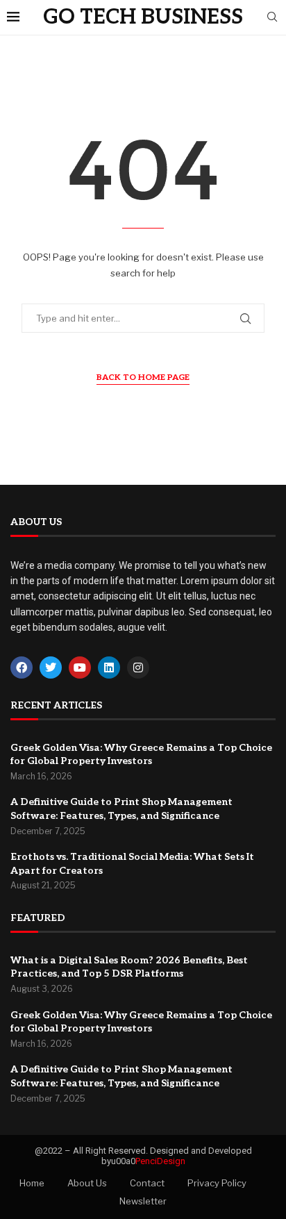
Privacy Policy (216, 1182)
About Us (87, 1182)
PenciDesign (160, 1161)
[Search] (272, 18)
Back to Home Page (143, 377)
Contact (147, 1182)
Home (31, 1182)
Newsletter (143, 1200)
